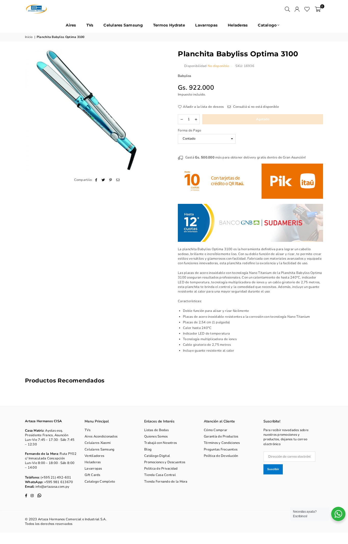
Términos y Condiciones (222, 443)
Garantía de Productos (221, 436)
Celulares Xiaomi (98, 443)
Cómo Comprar (215, 430)
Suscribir (273, 469)
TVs (89, 25)
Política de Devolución (221, 456)
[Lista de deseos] (307, 9)
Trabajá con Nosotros (160, 443)
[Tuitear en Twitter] (103, 180)
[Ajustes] (297, 9)
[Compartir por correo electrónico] (118, 180)
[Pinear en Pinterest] (111, 180)
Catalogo (267, 25)
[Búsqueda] (287, 9)
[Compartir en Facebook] (96, 180)
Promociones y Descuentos (164, 462)
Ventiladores (94, 456)
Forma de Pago (189, 130)
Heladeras (238, 25)
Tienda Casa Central (160, 475)
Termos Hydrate (169, 25)
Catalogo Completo (100, 481)
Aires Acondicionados (101, 436)
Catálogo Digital (157, 456)
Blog (148, 449)
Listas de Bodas (156, 430)
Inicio (29, 37)
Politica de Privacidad (161, 468)
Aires (71, 25)
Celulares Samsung (123, 25)
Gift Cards (92, 475)
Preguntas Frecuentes (220, 449)
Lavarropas (206, 25)
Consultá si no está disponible (255, 106)
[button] (318, 9)
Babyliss (184, 76)
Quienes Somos (156, 436)
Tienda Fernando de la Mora (166, 481)
